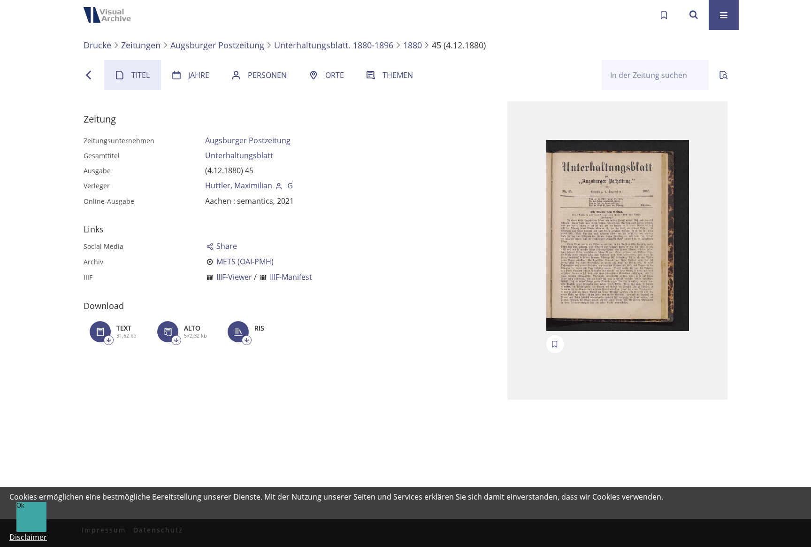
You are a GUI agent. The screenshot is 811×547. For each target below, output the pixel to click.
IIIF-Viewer (234, 277)
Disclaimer (28, 537)
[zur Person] (278, 185)
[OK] (694, 15)
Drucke (97, 45)
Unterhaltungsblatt (239, 155)
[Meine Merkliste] (664, 15)
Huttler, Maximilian (238, 185)
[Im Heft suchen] (724, 75)
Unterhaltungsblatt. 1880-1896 (333, 45)
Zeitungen (141, 45)
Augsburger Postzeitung (217, 45)
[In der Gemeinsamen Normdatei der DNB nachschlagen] (290, 185)
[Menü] (724, 15)
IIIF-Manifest (291, 277)
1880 (412, 45)
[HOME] (109, 15)
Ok (20, 505)
